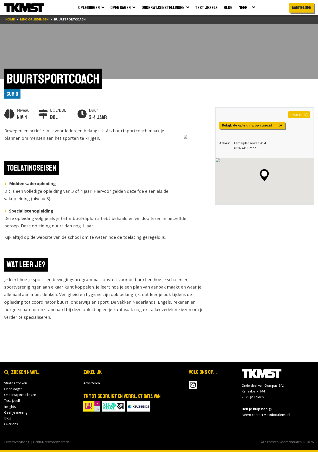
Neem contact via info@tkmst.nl (266, 414)
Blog (7, 418)
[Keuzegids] (138, 405)
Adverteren (91, 383)
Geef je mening (15, 412)
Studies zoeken (15, 383)
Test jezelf (12, 400)
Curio (12, 93)
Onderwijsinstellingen (20, 394)
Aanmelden (301, 7)
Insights (10, 406)
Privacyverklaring (16, 442)
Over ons (11, 424)
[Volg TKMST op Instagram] (193, 387)
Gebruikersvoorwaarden (51, 442)
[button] (264, 175)
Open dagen (13, 389)
